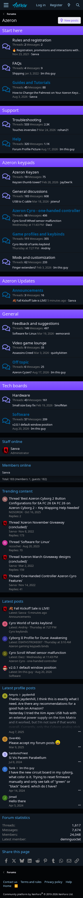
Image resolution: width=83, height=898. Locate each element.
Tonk (12, 768)
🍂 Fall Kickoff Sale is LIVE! (29, 300)
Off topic (20, 362)
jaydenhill (28, 695)
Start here (12, 30)
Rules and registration (31, 40)
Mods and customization (33, 257)
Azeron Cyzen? (22, 372)
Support (10, 110)
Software (20, 414)
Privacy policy (53, 882)
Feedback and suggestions (35, 323)
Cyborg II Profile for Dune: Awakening (38, 637)
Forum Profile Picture (26, 149)
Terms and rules (31, 882)
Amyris (13, 695)
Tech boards (14, 386)
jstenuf (55, 201)
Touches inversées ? (25, 130)
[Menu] (6, 5)
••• (79, 731)
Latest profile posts (18, 687)
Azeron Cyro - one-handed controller (46, 210)
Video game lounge (29, 342)
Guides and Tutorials (31, 82)
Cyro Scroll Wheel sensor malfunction (36, 221)
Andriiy (45, 248)
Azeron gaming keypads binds (29, 646)
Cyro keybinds (18, 631)
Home (7, 886)
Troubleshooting (26, 119)
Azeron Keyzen (25, 172)
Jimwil (13, 797)
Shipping (18, 73)
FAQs (16, 63)
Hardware (21, 395)
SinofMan (60, 405)
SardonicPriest (18, 753)
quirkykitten (59, 353)
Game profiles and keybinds (38, 234)
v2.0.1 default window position (32, 425)
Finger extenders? (24, 267)
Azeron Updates (18, 281)
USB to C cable (21, 201)
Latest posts (12, 601)
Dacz (49, 225)
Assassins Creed (22, 353)
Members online (16, 465)
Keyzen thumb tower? (26, 182)
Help (16, 139)
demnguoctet (70, 839)
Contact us (10, 882)
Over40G (14, 738)
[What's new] (69, 5)
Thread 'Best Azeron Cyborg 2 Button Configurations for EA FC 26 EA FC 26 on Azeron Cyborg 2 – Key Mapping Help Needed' (44, 503)
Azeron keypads (18, 163)
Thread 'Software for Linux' (29, 542)
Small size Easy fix (24, 405)
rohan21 (63, 130)
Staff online (12, 441)
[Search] (77, 5)
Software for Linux (24, 333)
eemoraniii (63, 333)
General (10, 314)
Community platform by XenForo (38, 894)
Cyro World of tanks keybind (31, 244)
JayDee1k (66, 182)
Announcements (27, 290)
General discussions (29, 191)
